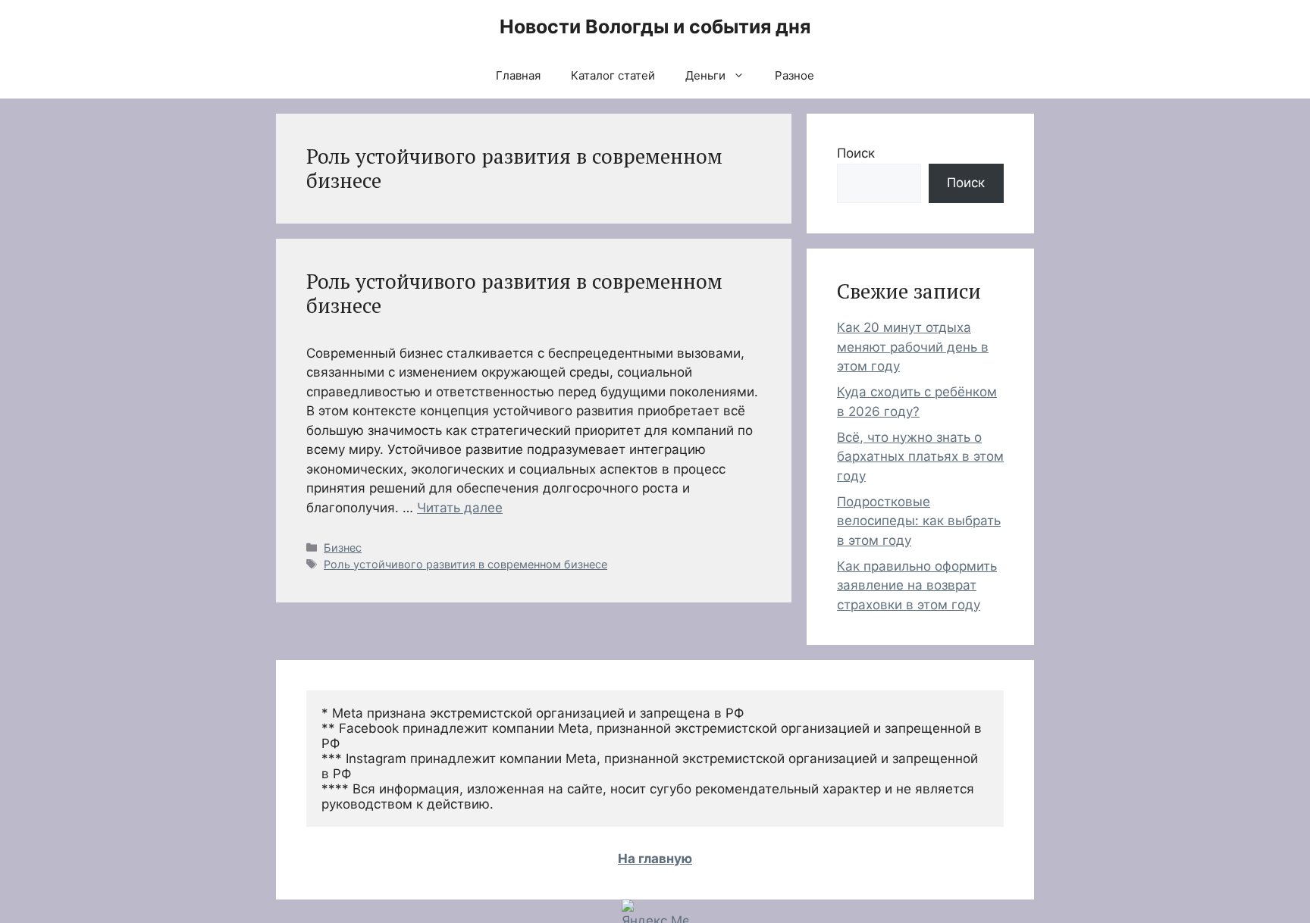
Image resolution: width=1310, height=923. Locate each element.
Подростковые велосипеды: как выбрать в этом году (919, 521)
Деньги (705, 75)
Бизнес (343, 547)
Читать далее (460, 507)
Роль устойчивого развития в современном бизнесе (514, 293)
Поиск (856, 153)
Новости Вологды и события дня (655, 26)
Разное (794, 75)
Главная (518, 75)
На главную (655, 858)
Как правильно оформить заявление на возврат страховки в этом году (917, 585)
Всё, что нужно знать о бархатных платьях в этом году (920, 456)
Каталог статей (613, 75)
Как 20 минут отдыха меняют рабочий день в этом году (913, 347)
